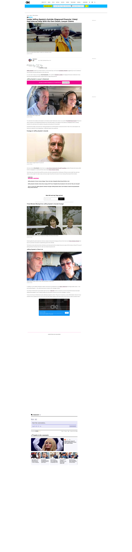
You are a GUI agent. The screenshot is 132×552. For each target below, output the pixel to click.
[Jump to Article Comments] (27, 65)
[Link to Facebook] (89, 2)
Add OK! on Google (43, 67)
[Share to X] (34, 65)
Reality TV (44, 2)
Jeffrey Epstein (35, 15)
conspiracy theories (63, 70)
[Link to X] (94, 2)
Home (28, 15)
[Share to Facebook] (31, 65)
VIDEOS (67, 2)
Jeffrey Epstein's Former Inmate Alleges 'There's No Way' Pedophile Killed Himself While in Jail (48, 181)
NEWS (49, 2)
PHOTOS (62, 2)
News (31, 15)
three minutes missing (54, 169)
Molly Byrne (35, 59)
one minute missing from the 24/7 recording (56, 168)
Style (53, 2)
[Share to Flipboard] (38, 65)
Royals (57, 2)
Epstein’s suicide (58, 74)
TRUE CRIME (73, 2)
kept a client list (63, 286)
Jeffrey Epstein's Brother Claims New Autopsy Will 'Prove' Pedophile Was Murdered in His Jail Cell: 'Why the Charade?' (54, 183)
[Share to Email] (41, 65)
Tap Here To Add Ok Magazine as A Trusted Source (50, 82)
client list (52, 290)
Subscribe (85, 2)
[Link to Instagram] (92, 2)
